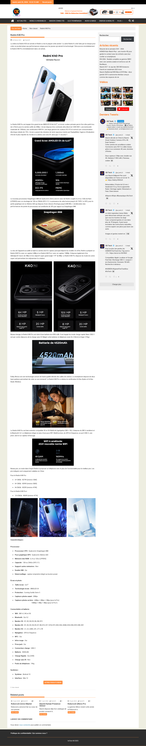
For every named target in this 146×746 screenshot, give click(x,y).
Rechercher (104, 35)
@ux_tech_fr (119, 135)
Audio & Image (90, 21)
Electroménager (75, 21)
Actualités (21, 21)
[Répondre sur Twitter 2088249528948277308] (107, 166)
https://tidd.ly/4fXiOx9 (115, 180)
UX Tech (108, 135)
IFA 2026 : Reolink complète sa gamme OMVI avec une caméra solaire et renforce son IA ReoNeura (115, 61)
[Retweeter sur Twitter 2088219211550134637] (111, 203)
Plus (119, 21)
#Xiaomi (108, 196)
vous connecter (24, 725)
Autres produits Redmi (52, 682)
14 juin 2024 (16, 701)
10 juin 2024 (73, 701)
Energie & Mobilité (106, 21)
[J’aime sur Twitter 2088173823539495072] (115, 239)
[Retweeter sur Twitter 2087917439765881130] (111, 276)
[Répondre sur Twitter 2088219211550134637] (107, 203)
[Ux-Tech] (12, 20)
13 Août (127, 245)
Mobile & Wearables (38, 21)
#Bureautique (121, 196)
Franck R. (27, 40)
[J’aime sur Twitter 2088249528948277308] (115, 166)
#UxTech (129, 196)
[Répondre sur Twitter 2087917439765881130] (107, 276)
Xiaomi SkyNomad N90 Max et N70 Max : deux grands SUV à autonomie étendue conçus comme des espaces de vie (116, 74)
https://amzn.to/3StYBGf (118, 253)
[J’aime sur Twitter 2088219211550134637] (115, 203)
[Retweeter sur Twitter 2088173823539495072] (111, 239)
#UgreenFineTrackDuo (120, 269)
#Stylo (114, 196)
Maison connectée (56, 21)
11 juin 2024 (44, 701)
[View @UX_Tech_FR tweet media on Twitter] (112, 160)
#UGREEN (108, 269)
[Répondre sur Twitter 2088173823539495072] (107, 239)
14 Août (127, 135)
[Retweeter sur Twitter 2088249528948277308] (111, 166)
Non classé (15, 687)
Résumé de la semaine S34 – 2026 (112, 49)
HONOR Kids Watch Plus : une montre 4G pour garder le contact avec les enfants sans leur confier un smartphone (116, 54)
